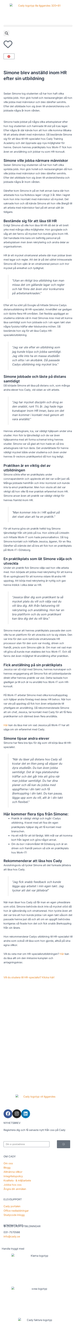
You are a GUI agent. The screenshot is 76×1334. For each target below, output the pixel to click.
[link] (38, 11)
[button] (38, 26)
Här (6, 725)
